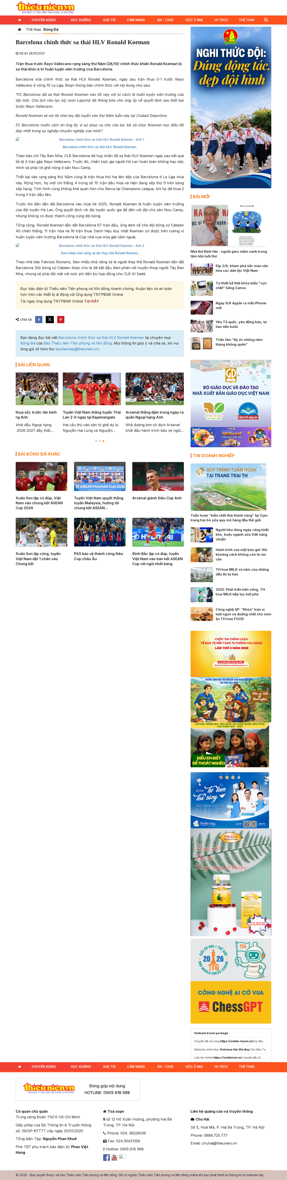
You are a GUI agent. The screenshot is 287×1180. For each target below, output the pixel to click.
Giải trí (109, 20)
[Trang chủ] (20, 29)
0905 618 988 (116, 1092)
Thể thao (247, 20)
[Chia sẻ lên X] (50, 319)
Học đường (81, 20)
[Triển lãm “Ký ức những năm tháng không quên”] (202, 343)
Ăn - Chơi (165, 20)
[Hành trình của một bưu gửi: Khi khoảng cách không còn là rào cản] (202, 554)
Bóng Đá (51, 29)
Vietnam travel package (211, 1033)
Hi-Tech (221, 20)
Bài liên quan (34, 364)
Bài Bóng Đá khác (39, 454)
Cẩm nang (136, 20)
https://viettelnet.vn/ (227, 1057)
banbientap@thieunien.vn (77, 349)
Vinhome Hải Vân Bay (235, 1049)
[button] (266, 19)
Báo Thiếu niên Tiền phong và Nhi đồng (77, 343)
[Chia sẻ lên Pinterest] (60, 319)
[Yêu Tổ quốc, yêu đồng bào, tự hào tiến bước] (202, 325)
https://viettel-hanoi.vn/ (237, 1041)
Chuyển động (44, 20)
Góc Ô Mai (194, 20)
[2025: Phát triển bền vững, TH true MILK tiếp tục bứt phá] (202, 594)
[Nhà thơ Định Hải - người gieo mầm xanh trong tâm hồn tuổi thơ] (228, 225)
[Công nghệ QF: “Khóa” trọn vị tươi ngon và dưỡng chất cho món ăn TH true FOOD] (202, 613)
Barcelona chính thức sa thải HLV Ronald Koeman (101, 337)
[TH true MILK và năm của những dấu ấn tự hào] (202, 574)
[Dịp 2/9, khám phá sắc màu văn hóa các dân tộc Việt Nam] (202, 269)
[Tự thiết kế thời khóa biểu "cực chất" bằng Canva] (202, 288)
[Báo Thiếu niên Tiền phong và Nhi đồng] (45, 7)
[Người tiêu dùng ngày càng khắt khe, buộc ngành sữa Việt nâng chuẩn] (202, 534)
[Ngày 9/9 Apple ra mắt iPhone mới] (202, 307)
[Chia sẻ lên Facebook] (38, 319)
